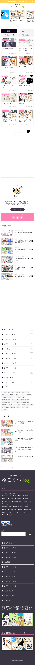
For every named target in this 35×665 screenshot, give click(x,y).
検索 (2, 531)
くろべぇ (18, 392)
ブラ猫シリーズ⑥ (18, 358)
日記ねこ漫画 (25, 35)
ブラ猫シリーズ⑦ (18, 363)
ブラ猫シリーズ (11, 397)
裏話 (27, 407)
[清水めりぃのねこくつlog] (17, 7)
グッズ (17, 394)
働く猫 (10, 404)
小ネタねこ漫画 (18, 382)
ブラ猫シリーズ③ (18, 339)
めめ (3, 394)
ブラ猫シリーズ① (9, 35)
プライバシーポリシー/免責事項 (16, 660)
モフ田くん (4, 404)
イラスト (18, 387)
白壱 (23, 407)
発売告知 (18, 407)
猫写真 (7, 407)
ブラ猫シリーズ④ (26, 31)
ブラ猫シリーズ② (18, 334)
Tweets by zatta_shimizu (10, 467)
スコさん (22, 394)
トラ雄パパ (28, 394)
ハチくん (4, 397)
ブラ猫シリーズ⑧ (18, 368)
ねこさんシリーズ (25, 392)
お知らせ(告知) (18, 329)
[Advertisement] (17, 159)
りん (7, 394)
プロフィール (17, 209)
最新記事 (9, 31)
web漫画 (18, 349)
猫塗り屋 (13, 407)
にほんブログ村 (6, 525)
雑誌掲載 (4, 409)
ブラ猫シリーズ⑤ (18, 353)
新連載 (23, 404)
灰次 (3, 407)
